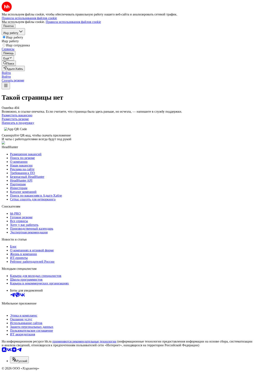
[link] (9, 63)
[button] (6, 73)
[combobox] (19, 359)
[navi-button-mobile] (6, 85)
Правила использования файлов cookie (73, 22)
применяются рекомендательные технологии (84, 341)
